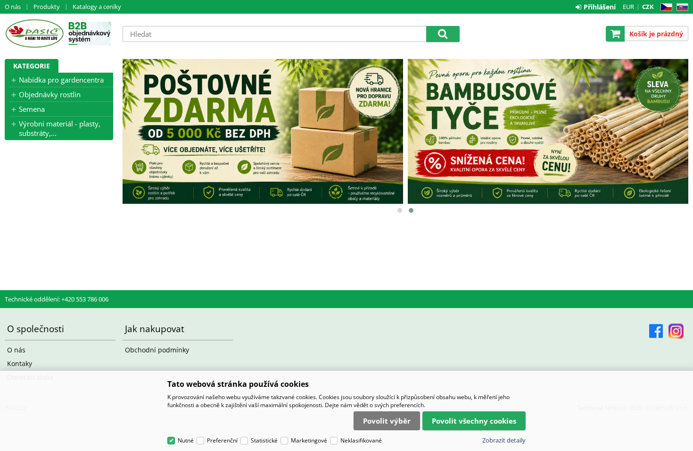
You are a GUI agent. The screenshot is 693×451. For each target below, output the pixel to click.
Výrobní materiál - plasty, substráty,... (59, 128)
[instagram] (676, 331)
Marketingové (309, 440)
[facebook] (656, 331)
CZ (664, 7)
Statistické (264, 440)
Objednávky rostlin (50, 94)
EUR (628, 6)
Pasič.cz (34, 33)
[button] (399, 210)
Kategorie (31, 65)
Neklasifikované (361, 440)
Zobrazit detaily (504, 440)
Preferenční (222, 440)
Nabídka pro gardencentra (61, 79)
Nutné (186, 440)
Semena (32, 109)
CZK (648, 6)
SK (680, 7)
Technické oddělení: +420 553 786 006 (56, 299)
